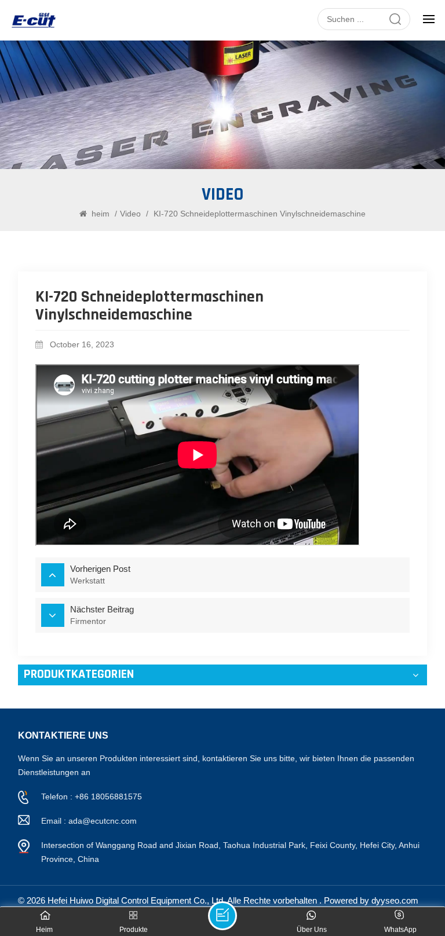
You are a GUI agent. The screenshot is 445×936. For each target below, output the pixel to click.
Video (130, 213)
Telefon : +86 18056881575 (91, 796)
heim (100, 213)
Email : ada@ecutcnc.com (89, 820)
